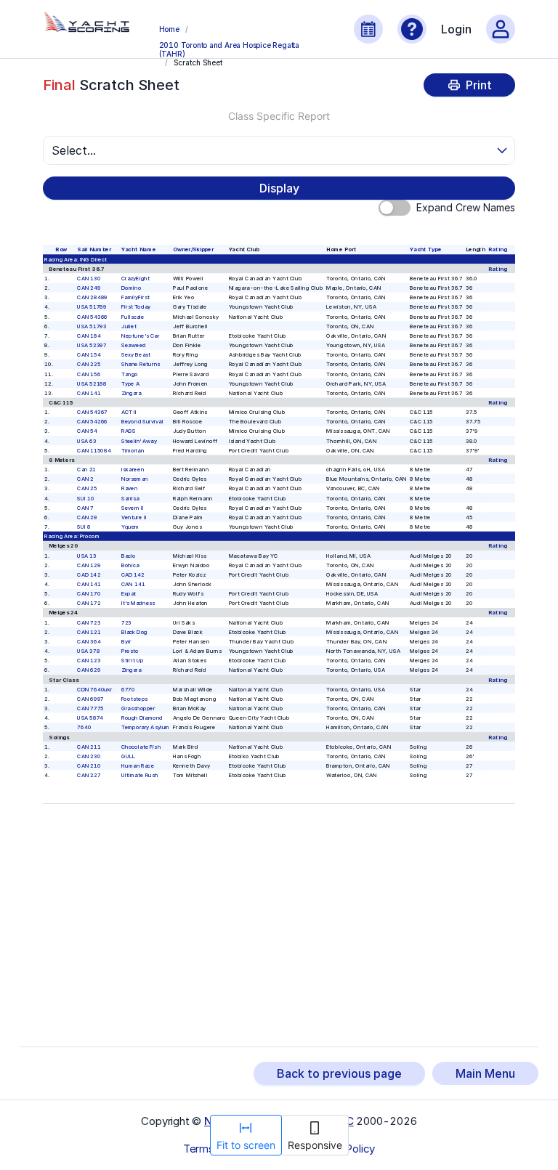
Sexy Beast (136, 355)
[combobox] (272, 150)
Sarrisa (130, 498)
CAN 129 (89, 564)
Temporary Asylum (145, 727)
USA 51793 (92, 325)
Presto (130, 651)
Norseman (134, 479)
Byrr (126, 641)
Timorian (133, 450)
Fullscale (133, 316)
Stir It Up (132, 660)
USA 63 (87, 440)
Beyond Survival (142, 421)
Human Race (137, 766)
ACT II (129, 412)
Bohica (130, 564)
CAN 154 (89, 355)
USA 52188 (92, 383)
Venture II (134, 517)
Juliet (129, 325)
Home (169, 29)
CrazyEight (135, 278)
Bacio (128, 555)
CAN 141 (89, 392)
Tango (129, 373)
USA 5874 (91, 718)
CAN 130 (89, 278)
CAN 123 (89, 660)
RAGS (128, 431)
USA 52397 (92, 345)
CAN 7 (86, 507)
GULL (128, 755)
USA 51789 (92, 307)
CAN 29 (87, 517)
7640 (85, 727)
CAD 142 (89, 574)
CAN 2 (86, 479)
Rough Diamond (142, 718)
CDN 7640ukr (95, 689)
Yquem (130, 527)
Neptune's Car (140, 336)
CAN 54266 (93, 421)
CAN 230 (89, 755)
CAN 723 (89, 622)
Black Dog (134, 631)
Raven (129, 488)
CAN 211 (89, 746)
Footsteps (134, 699)
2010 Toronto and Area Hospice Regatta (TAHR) (229, 49)
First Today (135, 307)
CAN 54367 (93, 412)
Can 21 (87, 469)
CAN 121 (89, 631)
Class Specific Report (279, 116)
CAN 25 (87, 488)
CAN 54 (88, 431)
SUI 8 (84, 527)
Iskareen (132, 469)
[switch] (395, 208)
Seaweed (133, 345)
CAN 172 (89, 603)
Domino (131, 288)
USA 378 (89, 651)
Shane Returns (140, 364)
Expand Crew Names (465, 207)
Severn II (132, 507)
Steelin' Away (139, 440)
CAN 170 (89, 593)
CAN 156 (89, 373)
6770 (128, 689)
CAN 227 (89, 775)
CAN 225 (89, 364)
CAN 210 (89, 766)
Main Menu (485, 1073)
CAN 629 (89, 670)
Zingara (131, 392)
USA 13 (87, 555)
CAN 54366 (93, 316)
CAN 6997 (91, 699)
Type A (130, 383)
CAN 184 (89, 336)
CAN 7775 (91, 708)
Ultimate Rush (139, 775)
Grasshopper (138, 708)
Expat (129, 593)
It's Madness (138, 603)
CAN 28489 (93, 297)
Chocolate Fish (141, 746)
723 (126, 622)
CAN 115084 (94, 450)
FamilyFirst (135, 297)
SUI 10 (86, 498)
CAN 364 (89, 641)
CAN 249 (89, 288)
